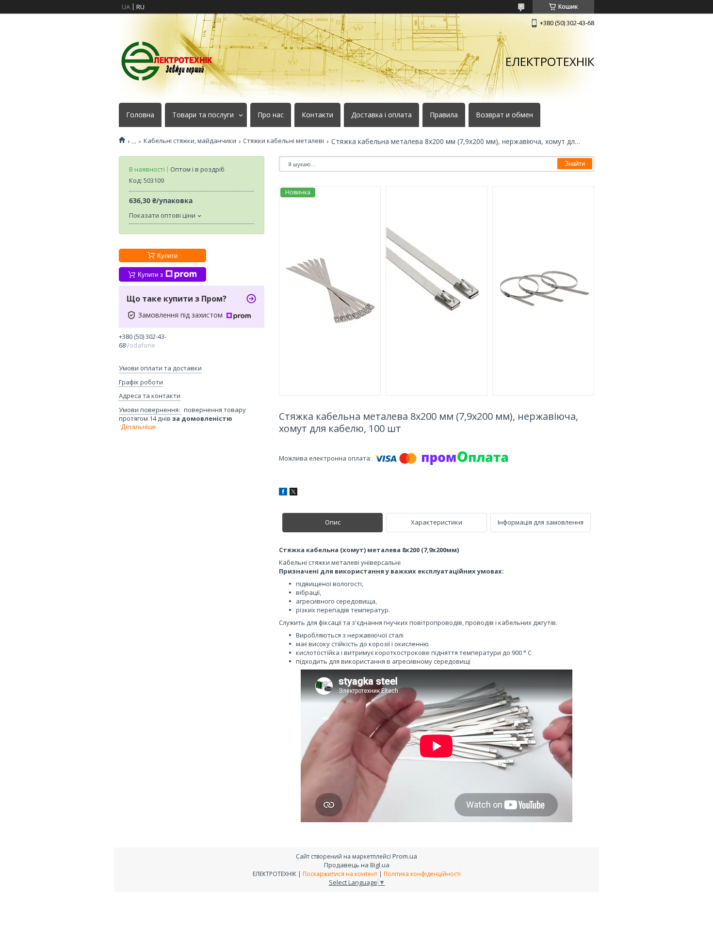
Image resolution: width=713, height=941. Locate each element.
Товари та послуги (203, 115)
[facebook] (283, 493)
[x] (293, 493)
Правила (444, 115)
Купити (167, 255)
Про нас (271, 115)
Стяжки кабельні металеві (283, 141)
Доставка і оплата (381, 115)
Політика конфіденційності (422, 874)
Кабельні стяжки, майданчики (190, 141)
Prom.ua (404, 856)
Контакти (317, 115)
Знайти (575, 163)
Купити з (150, 274)
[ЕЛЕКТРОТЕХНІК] (167, 61)
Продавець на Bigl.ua (356, 865)
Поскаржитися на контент (340, 874)
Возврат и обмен (504, 115)
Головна (140, 115)
